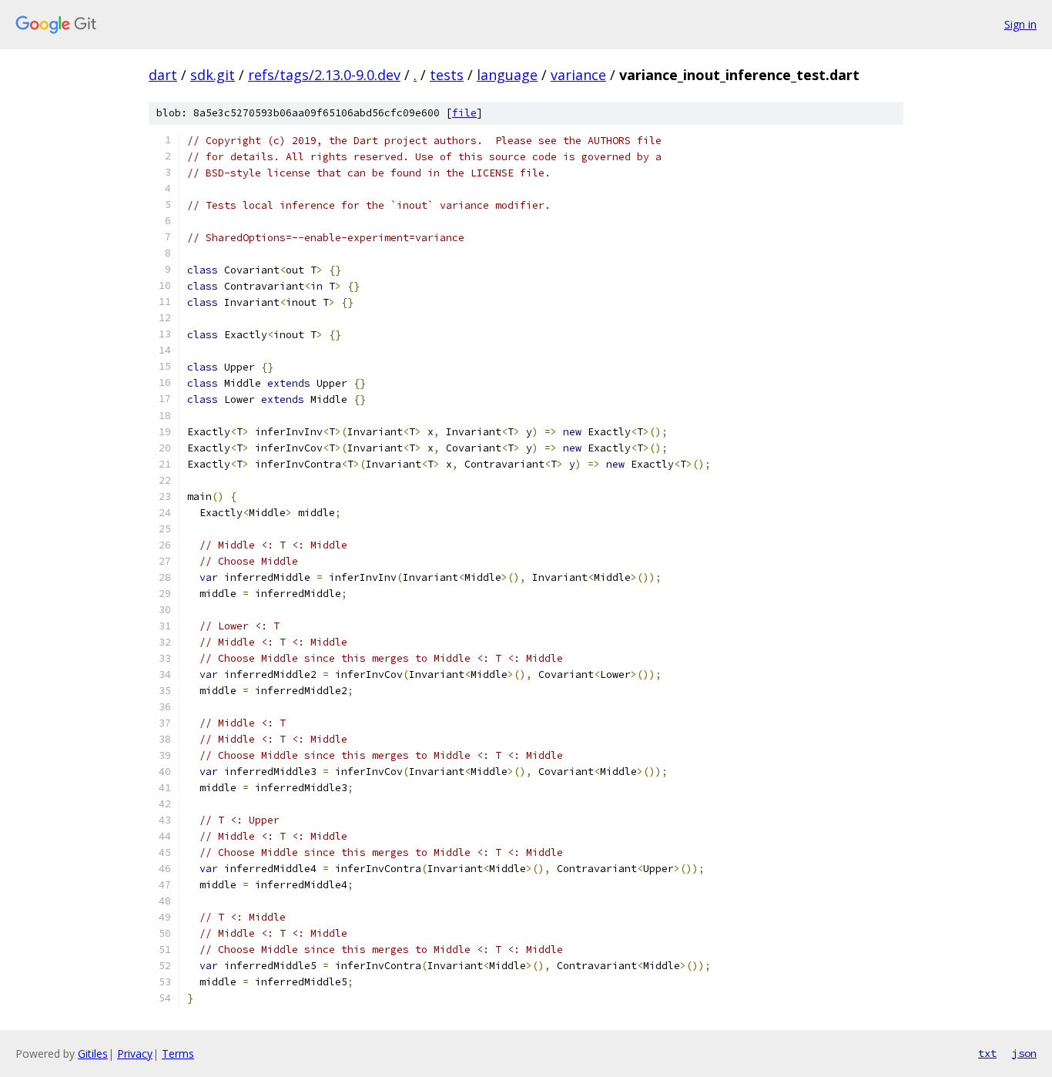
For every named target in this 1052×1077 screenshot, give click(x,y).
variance (578, 74)
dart (163, 74)
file (464, 112)
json (1024, 1053)
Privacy (134, 1053)
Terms (178, 1053)
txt (987, 1053)
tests (447, 74)
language (507, 74)
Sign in (1020, 24)
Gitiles (93, 1053)
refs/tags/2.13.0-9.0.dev (324, 74)
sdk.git (212, 74)
